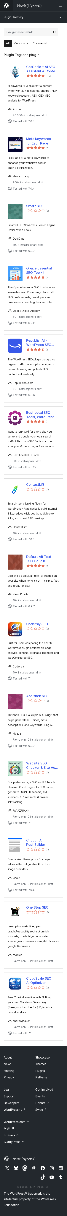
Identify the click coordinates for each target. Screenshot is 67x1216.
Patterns (41, 1077)
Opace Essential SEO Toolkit (39, 270)
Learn (7, 1089)
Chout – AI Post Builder (35, 842)
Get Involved (44, 1089)
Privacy (9, 1077)
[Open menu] (61, 5)
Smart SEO (34, 206)
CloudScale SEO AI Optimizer (38, 980)
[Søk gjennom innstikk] (54, 32)
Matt (9, 1128)
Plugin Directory (13, 17)
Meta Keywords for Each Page (38, 141)
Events (40, 1096)
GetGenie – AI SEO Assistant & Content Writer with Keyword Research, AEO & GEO (42, 69)
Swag (41, 1110)
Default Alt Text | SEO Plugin (38, 559)
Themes (40, 1064)
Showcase (42, 1057)
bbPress (11, 1135)
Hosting (9, 1071)
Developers (11, 1103)
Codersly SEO (37, 624)
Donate (42, 1103)
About (8, 1057)
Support (9, 1096)
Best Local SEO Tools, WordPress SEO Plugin (40, 415)
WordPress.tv (15, 1110)
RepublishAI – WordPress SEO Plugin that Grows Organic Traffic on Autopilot (40, 342)
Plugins (40, 1071)
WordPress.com (16, 1122)
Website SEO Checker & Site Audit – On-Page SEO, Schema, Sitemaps (42, 765)
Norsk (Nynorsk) (23, 1159)
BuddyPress (14, 1142)
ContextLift (35, 485)
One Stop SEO (37, 907)
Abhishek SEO (37, 696)
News (8, 1064)
